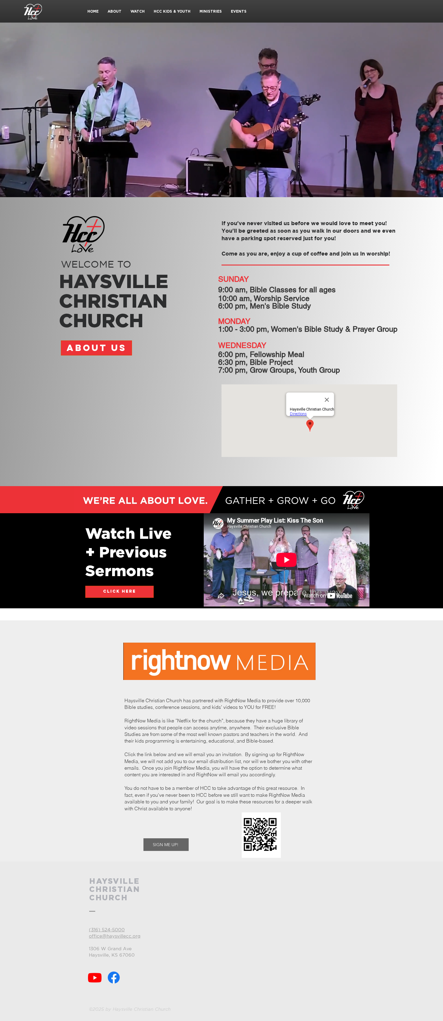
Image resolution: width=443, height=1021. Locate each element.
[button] (114, 11)
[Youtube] (95, 977)
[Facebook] (114, 977)
